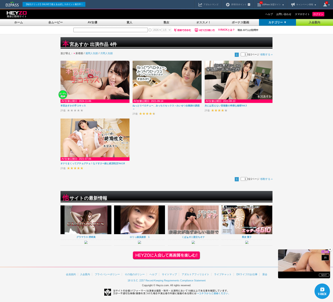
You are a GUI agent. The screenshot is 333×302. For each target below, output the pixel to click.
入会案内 (314, 22)
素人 (129, 22)
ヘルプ (269, 14)
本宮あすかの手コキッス (73, 105)
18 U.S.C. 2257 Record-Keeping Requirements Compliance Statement (167, 280)
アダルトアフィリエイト (195, 274)
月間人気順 (106, 53)
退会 (264, 274)
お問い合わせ (283, 14)
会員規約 (71, 274)
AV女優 (92, 22)
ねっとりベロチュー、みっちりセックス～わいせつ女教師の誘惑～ (166, 107)
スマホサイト (302, 14)
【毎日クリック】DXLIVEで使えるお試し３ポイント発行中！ (54, 4)
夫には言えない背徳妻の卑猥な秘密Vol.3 (226, 105)
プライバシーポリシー (107, 274)
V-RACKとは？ (226, 30)
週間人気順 (91, 53)
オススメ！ (203, 22)
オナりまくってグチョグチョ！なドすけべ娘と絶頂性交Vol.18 (93, 163)
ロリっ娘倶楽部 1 (140, 237)
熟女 (166, 22)
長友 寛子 (247, 237)
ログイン (318, 14)
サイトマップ (169, 274)
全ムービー (55, 22)
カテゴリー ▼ (277, 22)
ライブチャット (223, 274)
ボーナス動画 (240, 22)
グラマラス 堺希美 (86, 237)
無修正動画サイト (17, 16)
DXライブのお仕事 (246, 274)
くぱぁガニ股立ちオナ (193, 237)
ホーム (18, 22)
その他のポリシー (135, 274)
